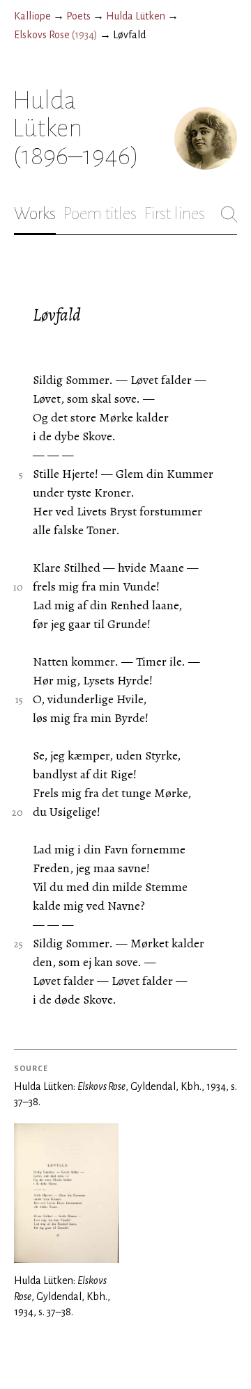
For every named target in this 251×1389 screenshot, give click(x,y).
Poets (78, 16)
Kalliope (32, 16)
